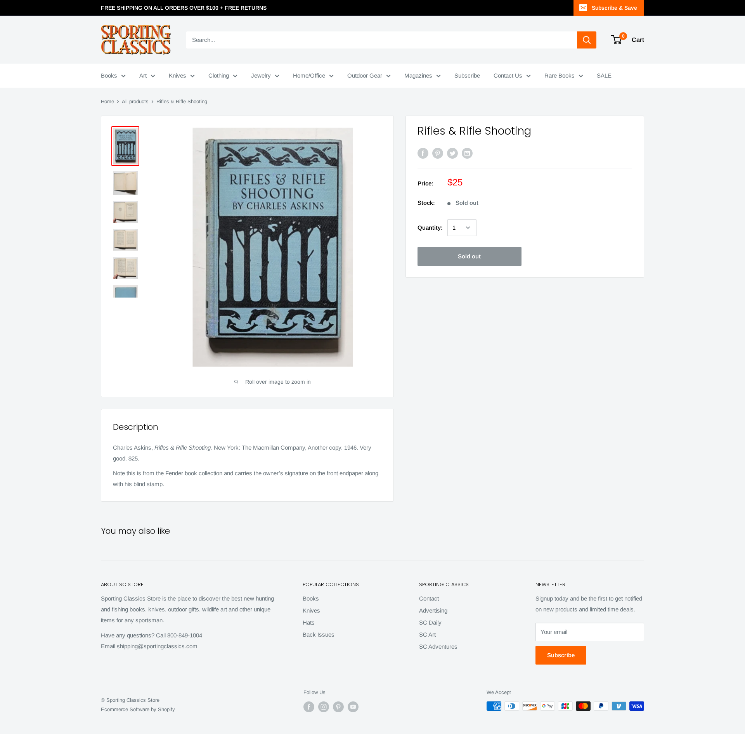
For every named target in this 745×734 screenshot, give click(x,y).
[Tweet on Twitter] (452, 153)
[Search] (586, 39)
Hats (309, 622)
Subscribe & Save (614, 8)
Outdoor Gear (364, 75)
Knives (177, 75)
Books (109, 75)
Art (143, 75)
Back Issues (318, 634)
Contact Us (508, 75)
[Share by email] (467, 153)
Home (107, 101)
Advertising (433, 610)
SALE (604, 75)
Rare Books (559, 75)
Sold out (469, 256)
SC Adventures (438, 646)
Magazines (418, 75)
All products (135, 101)
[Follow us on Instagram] (323, 706)
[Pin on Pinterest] (437, 153)
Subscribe (467, 75)
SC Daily (430, 622)
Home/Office (309, 75)
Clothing (218, 75)
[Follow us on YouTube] (353, 706)
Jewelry (261, 75)
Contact (429, 598)
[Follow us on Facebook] (308, 706)
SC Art (427, 634)
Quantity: (430, 227)
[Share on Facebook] (423, 153)
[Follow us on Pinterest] (338, 706)
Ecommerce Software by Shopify (138, 709)
